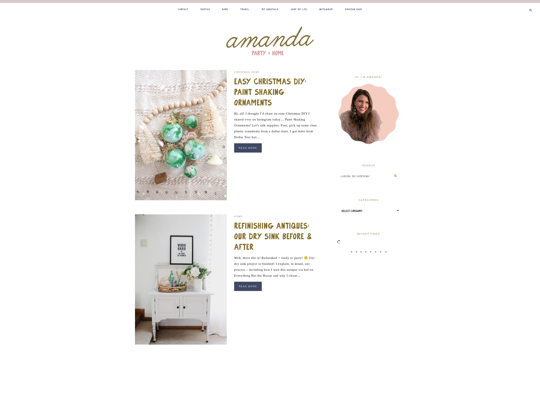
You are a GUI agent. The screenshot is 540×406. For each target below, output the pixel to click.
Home (255, 72)
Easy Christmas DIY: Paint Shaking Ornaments (270, 92)
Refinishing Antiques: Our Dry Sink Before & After (273, 236)
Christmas (242, 72)
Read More (248, 147)
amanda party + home (270, 41)
